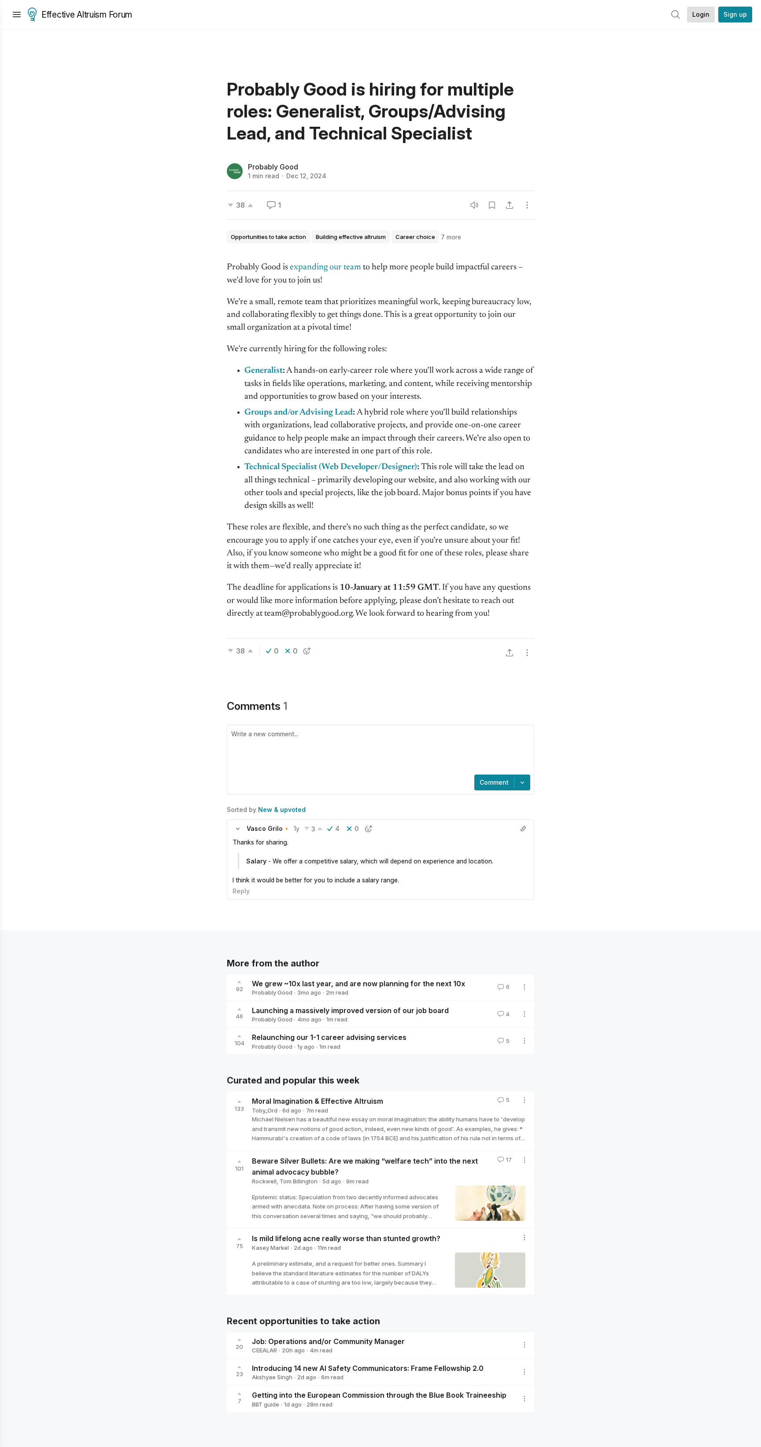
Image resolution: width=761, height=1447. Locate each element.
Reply (241, 891)
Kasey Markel (270, 1247)
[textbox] (378, 751)
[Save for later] (492, 205)
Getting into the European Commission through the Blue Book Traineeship (379, 1395)
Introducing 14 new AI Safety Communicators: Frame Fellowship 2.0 (368, 1367)
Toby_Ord (264, 1110)
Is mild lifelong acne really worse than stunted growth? (346, 1238)
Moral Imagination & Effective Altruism (317, 1101)
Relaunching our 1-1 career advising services (329, 1037)
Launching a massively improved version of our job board (350, 1010)
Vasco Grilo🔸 (268, 828)
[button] (238, 828)
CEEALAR (264, 1350)
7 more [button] (451, 237)
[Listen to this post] (474, 205)
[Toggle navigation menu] (17, 14)
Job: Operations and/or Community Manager (328, 1341)
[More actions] (527, 205)
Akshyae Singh (272, 1377)
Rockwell (264, 1181)
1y (296, 828)
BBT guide (265, 1404)
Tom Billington (299, 1181)
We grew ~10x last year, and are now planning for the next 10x (358, 983)
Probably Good (273, 166)
